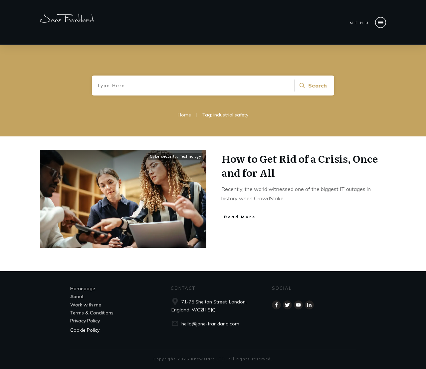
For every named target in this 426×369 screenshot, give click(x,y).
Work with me (85, 305)
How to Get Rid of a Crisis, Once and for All (300, 165)
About (77, 296)
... (287, 198)
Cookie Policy (85, 330)
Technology (190, 156)
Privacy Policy (85, 321)
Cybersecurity (163, 156)
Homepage (82, 288)
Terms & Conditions (91, 313)
